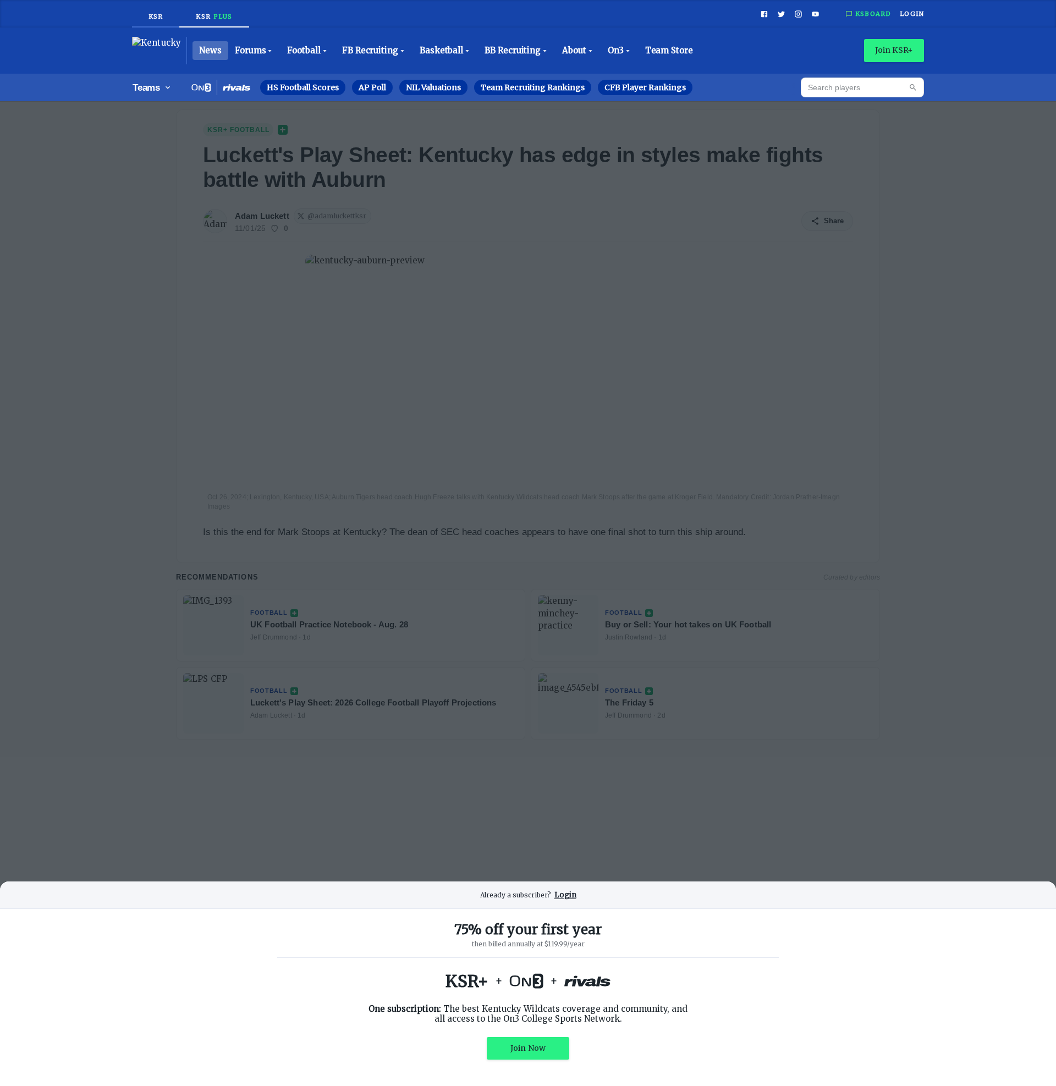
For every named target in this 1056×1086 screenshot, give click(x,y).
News (210, 50)
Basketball (441, 50)
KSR (155, 16)
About (574, 50)
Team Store (669, 50)
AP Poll (372, 87)
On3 (616, 50)
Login (912, 14)
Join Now (528, 1048)
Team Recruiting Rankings (533, 87)
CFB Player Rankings (645, 87)
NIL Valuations (433, 87)
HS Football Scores (303, 87)
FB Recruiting (370, 50)
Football (303, 50)
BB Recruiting (513, 50)
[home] (159, 50)
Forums (250, 50)
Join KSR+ (894, 50)
